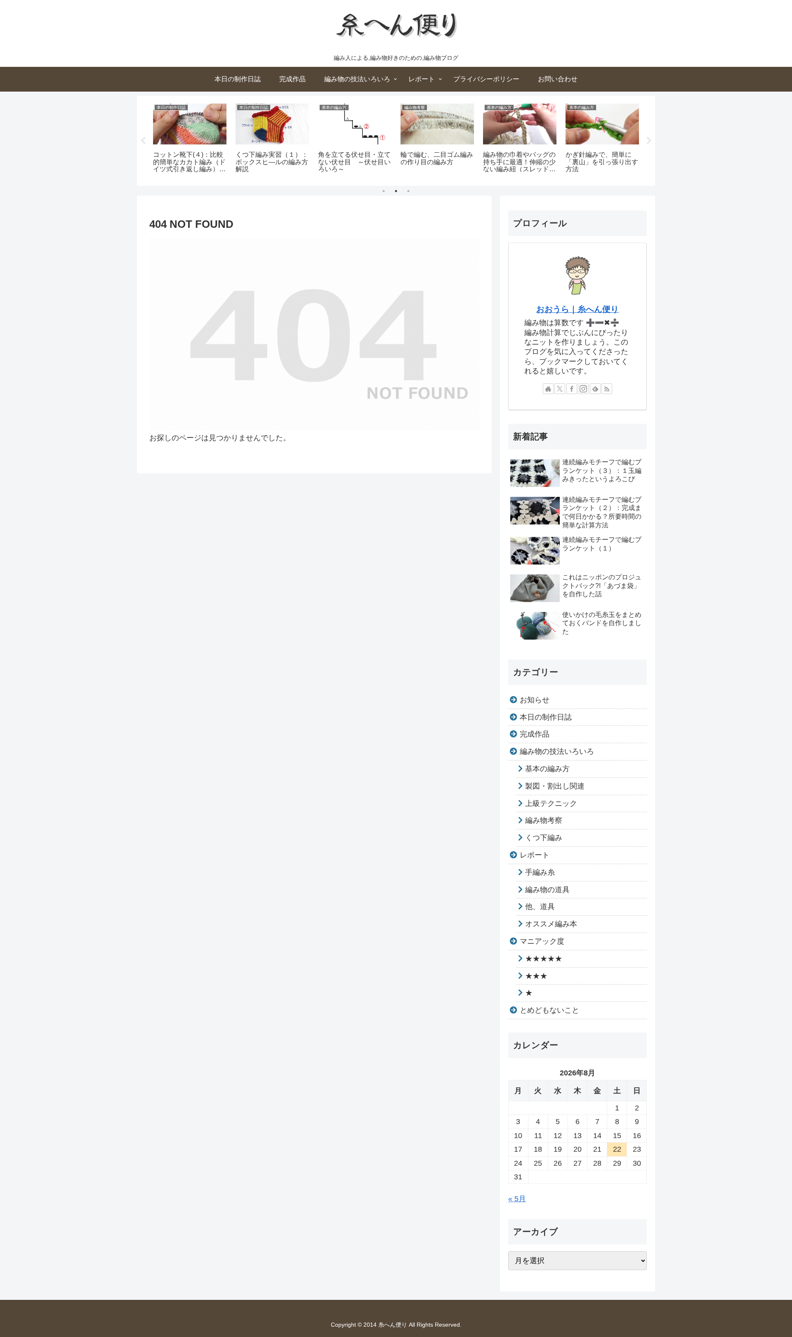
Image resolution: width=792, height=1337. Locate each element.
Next (649, 141)
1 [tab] (384, 191)
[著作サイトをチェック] (548, 388)
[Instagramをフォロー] (583, 388)
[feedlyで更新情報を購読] (595, 388)
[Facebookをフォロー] (571, 388)
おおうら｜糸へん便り (577, 309)
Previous (143, 141)
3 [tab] (408, 191)
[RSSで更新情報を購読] (606, 388)
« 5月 (517, 1199)
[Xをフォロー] (559, 388)
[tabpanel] (190, 139)
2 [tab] (396, 191)
